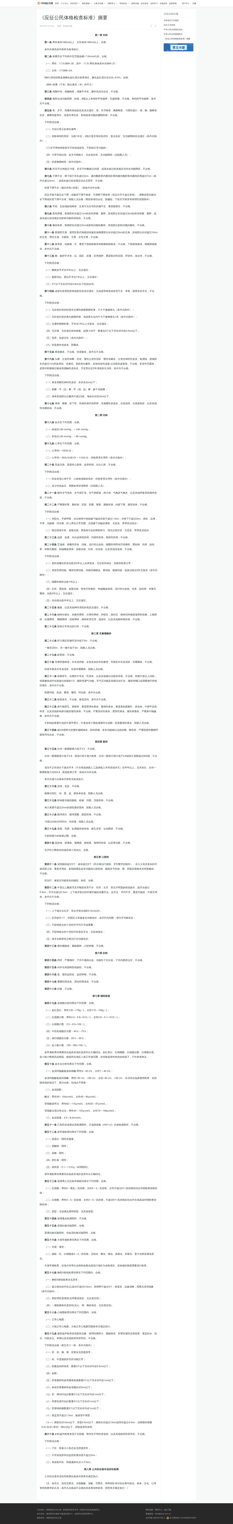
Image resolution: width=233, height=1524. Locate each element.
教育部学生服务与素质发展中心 (59, 1513)
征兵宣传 (144, 3)
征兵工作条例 (169, 24)
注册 (194, 3)
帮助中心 (158, 1509)
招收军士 (111, 3)
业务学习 (154, 3)
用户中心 (185, 3)
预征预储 (86, 3)
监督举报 (173, 3)
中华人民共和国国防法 (173, 34)
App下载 (167, 1509)
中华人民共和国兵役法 (173, 29)
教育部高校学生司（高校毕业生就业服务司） (82, 1509)
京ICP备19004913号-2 (155, 1517)
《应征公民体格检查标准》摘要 (177, 38)
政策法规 (135, 3)
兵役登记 (74, 3)
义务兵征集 (98, 3)
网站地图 (149, 1509)
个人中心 (64, 3)
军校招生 (123, 3)
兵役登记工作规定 (171, 20)
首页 (57, 3)
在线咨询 (163, 3)
